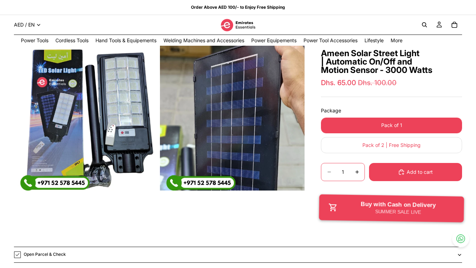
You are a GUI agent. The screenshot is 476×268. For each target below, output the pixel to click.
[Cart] (454, 24)
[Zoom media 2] (232, 118)
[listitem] (396, 40)
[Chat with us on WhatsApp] (460, 238)
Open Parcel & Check (45, 254)
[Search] (424, 24)
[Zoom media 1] (86, 118)
